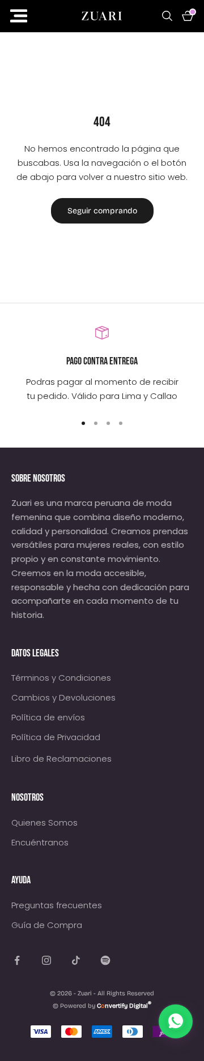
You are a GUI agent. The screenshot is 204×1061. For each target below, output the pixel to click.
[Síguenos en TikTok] (76, 960)
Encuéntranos (40, 842)
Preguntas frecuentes (56, 905)
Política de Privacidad (55, 737)
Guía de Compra (46, 925)
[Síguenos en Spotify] (105, 960)
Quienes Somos (44, 822)
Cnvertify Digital (124, 1006)
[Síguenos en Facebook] (17, 960)
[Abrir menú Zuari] (37, 16)
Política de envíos (48, 717)
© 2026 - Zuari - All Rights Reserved (102, 993)
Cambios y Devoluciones (63, 697)
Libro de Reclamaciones (61, 758)
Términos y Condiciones (61, 678)
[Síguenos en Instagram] (46, 960)
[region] (102, 364)
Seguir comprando (102, 211)
